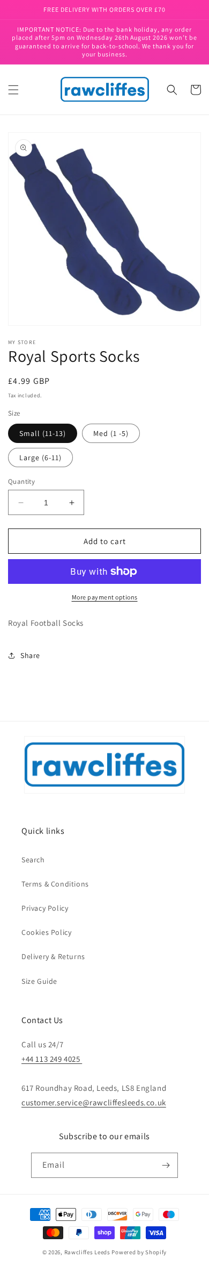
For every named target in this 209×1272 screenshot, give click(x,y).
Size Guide (39, 981)
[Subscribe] (165, 1165)
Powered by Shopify (139, 1252)
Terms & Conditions (55, 884)
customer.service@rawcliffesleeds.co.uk (93, 1102)
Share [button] (30, 655)
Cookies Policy (46, 932)
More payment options (105, 597)
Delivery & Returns (53, 956)
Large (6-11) (40, 457)
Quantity (21, 481)
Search (33, 859)
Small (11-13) (42, 433)
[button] (13, 90)
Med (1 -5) (111, 433)
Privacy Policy (44, 908)
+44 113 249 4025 (51, 1059)
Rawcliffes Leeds (87, 1252)
